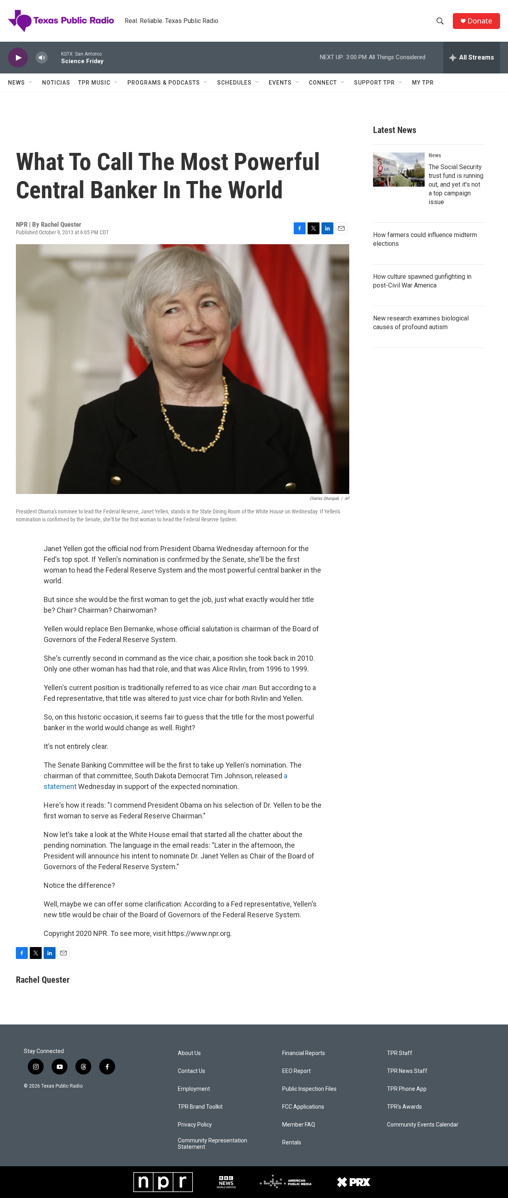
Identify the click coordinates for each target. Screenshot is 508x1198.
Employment (194, 1089)
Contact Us (191, 1071)
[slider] (54, 57)
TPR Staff (399, 1053)
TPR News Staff (407, 1071)
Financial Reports (303, 1053)
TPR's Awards (404, 1107)
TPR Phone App (407, 1089)
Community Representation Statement (212, 1144)
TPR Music (94, 82)
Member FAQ (298, 1125)
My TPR (423, 82)
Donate (480, 21)
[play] (18, 57)
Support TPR (374, 82)
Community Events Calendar (422, 1125)
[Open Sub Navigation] (31, 82)
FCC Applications (303, 1107)
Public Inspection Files (309, 1089)
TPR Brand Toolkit (200, 1107)
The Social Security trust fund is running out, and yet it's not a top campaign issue (456, 184)
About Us (189, 1053)
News (16, 82)
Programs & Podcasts (163, 82)
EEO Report (296, 1071)
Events (280, 82)
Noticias (56, 82)
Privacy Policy (195, 1125)
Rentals (291, 1143)
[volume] (41, 58)
